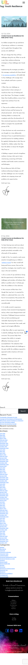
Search (2, 407)
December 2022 (4, 494)
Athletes (2, 547)
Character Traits (4, 554)
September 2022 (4, 498)
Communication (4, 555)
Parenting (2, 567)
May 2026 (2, 435)
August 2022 (3, 500)
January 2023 (3, 492)
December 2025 (4, 443)
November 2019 (4, 541)
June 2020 (2, 531)
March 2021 (3, 523)
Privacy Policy (6, 645)
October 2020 (3, 529)
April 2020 (2, 534)
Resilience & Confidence (6, 573)
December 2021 (4, 512)
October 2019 (3, 543)
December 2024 (4, 459)
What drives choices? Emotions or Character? (11, 420)
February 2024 (3, 474)
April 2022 (2, 507)
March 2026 (3, 438)
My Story (13, 608)
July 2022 (2, 502)
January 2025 (3, 458)
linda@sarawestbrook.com (14, 590)
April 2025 (2, 453)
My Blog (14, 618)
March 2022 (3, 508)
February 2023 (3, 490)
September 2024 (4, 464)
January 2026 (3, 441)
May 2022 (2, 505)
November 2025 (4, 445)
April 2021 (2, 521)
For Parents (13, 603)
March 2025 (3, 454)
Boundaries (3, 549)
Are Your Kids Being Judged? (7, 422)
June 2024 (2, 467)
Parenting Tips (4, 570)
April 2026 (2, 437)
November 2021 (4, 513)
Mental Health (3, 562)
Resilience (2, 572)
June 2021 (2, 518)
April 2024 (2, 471)
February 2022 (3, 510)
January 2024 (3, 476)
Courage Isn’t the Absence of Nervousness (11, 419)
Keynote (13, 607)
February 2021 (3, 525)
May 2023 (2, 485)
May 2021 (2, 520)
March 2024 (3, 472)
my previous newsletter (9, 75)
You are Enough (4, 576)
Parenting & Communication (7, 568)
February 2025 (3, 456)
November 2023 (4, 479)
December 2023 (4, 477)
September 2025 (4, 448)
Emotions (2, 560)
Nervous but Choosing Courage (8, 424)
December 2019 (4, 539)
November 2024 (4, 461)
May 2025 (2, 451)
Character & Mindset (5, 552)
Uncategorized (4, 575)
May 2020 (2, 533)
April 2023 (2, 487)
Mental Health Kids (5, 563)
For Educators (13, 605)
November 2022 (4, 495)
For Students (14, 602)
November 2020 (4, 528)
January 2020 (3, 538)
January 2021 (3, 526)
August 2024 (3, 466)
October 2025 (3, 446)
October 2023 (3, 481)
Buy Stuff (14, 619)
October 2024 (3, 463)
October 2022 (3, 497)
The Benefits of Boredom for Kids (8, 417)
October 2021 (3, 515)
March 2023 (3, 489)
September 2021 (4, 516)
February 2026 (3, 440)
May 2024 (2, 469)
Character (2, 550)
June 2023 (2, 484)
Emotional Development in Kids (8, 557)
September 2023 (4, 482)
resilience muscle (6, 262)
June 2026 (2, 433)
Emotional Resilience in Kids (7, 559)
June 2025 (2, 450)
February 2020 (3, 536)
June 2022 (2, 503)
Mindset (2, 565)
